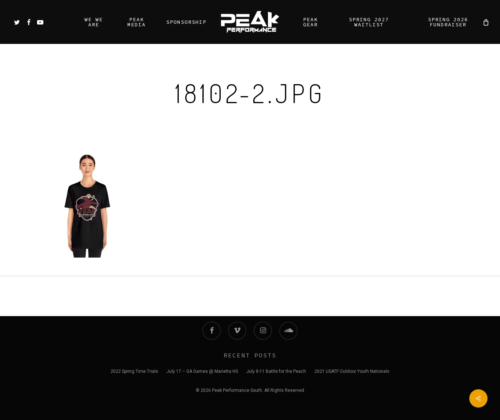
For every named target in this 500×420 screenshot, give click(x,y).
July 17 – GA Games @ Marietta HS (202, 371)
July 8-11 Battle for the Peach (276, 371)
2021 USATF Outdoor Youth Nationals (351, 371)
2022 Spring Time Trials (134, 371)
